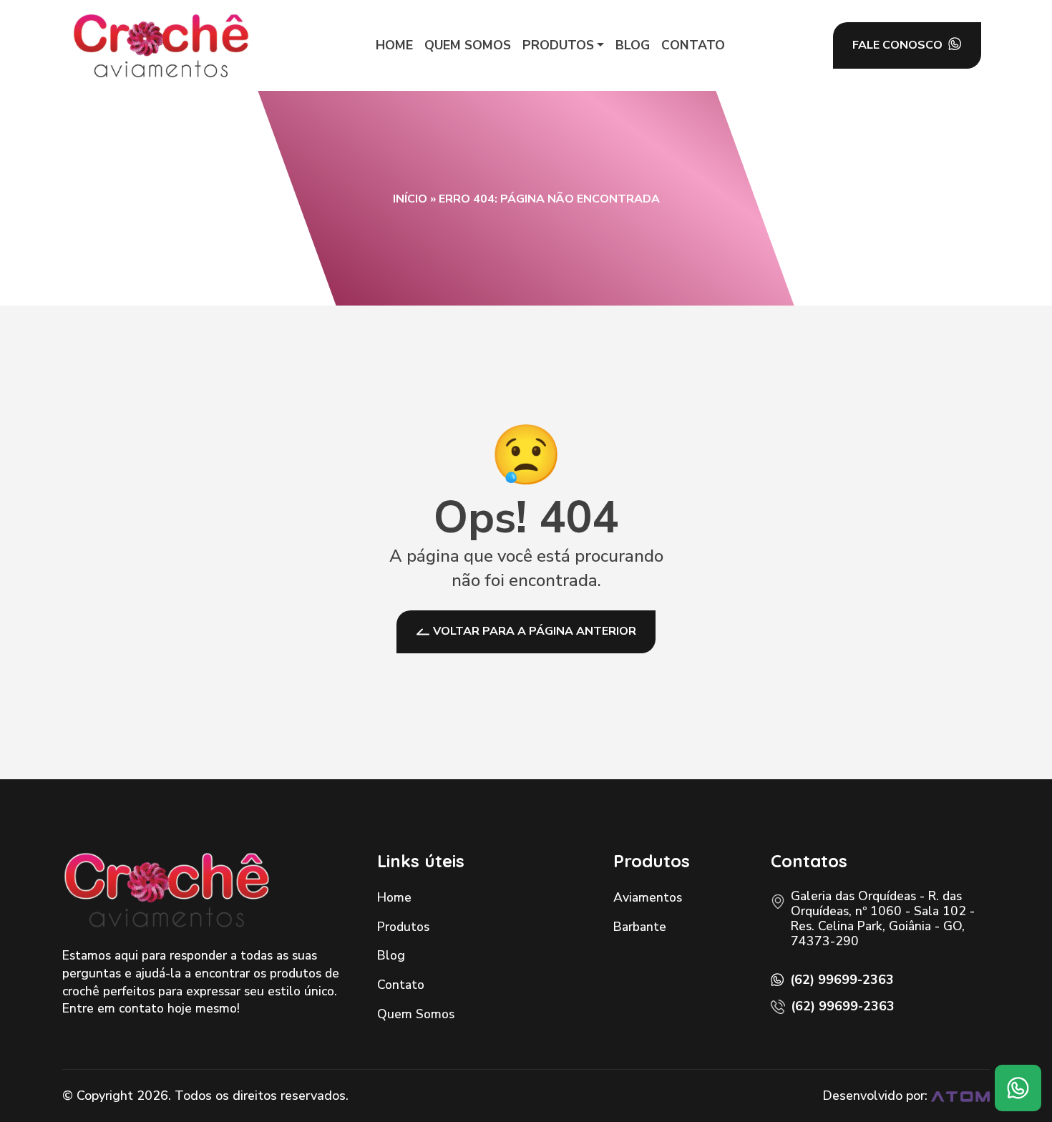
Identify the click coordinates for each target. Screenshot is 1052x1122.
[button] (563, 45)
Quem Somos (415, 1014)
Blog (391, 955)
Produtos (403, 926)
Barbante (639, 926)
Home (394, 897)
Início (410, 199)
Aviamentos (647, 897)
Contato (400, 984)
